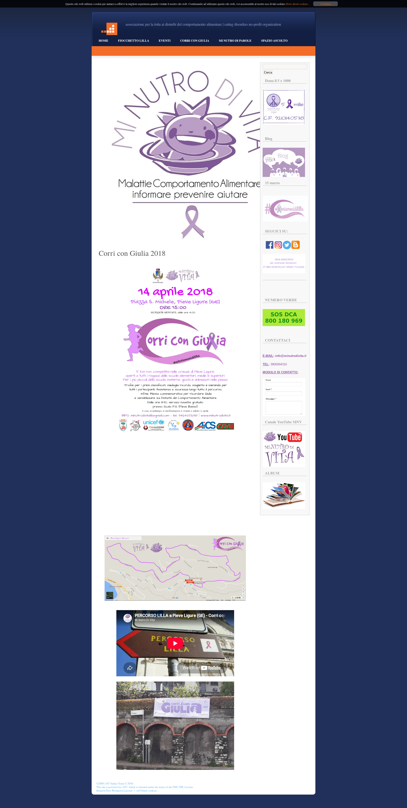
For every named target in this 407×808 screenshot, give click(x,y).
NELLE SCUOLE (110, 59)
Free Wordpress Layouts (119, 790)
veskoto (152, 790)
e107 (124, 787)
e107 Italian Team (114, 783)
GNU (175, 787)
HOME (103, 40)
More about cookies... (298, 4)
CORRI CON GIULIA (194, 40)
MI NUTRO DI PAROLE (235, 40)
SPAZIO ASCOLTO (274, 40)
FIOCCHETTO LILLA (133, 40)
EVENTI (165, 40)
